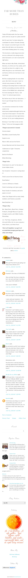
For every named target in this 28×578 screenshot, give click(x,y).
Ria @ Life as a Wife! (11, 374)
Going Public (12, 463)
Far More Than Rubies (14, 12)
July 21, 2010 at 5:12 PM (13, 325)
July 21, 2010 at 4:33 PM (13, 303)
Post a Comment (7, 415)
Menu (14, 21)
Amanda (8, 398)
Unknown (8, 291)
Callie (7, 307)
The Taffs (8, 329)
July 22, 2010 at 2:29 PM (13, 394)
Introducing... (12, 442)
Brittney (14, 556)
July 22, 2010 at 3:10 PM (13, 410)
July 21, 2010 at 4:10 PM (13, 267)
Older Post (22, 418)
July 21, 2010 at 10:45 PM (13, 370)
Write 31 (4, 474)
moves (16, 250)
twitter (9, 245)
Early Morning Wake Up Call (16, 483)
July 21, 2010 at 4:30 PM (13, 287)
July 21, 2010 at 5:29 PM (13, 339)
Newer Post (6, 418)
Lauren (8, 260)
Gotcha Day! (12, 453)
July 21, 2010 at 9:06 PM (13, 356)
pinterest (17, 245)
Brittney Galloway (15, 554)
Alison (7, 344)
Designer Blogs (17, 576)
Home (14, 418)
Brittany (8, 271)
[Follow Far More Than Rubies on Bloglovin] (9, 568)
